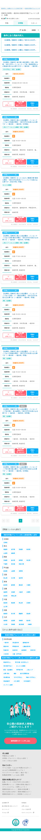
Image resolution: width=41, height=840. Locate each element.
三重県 (28, 585)
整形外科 (6, 646)
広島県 (28, 603)
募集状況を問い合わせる (20, 451)
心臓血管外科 (26, 646)
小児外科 (6, 654)
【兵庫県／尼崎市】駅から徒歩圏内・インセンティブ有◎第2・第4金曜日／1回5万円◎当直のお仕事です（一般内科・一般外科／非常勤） (20, 411)
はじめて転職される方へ (21, 767)
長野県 (21, 571)
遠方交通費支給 (24, 673)
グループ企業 (25, 809)
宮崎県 (13, 624)
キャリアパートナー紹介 (10, 772)
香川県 (13, 613)
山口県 (5, 606)
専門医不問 (19, 670)
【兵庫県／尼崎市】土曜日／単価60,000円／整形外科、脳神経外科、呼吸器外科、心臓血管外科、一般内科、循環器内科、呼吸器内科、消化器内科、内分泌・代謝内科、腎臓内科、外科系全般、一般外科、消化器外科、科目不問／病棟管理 (22, 50)
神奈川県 (21, 564)
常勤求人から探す (8, 756)
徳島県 (5, 613)
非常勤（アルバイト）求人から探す (14, 758)
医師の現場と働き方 (23, 784)
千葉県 (5, 564)
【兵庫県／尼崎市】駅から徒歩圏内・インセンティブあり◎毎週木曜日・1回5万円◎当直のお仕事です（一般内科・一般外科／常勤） (20, 353)
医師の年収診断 (23, 789)
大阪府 (21, 592)
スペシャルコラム (8, 787)
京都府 (13, 592)
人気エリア (30, 670)
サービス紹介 (6, 767)
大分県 (5, 624)
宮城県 (21, 549)
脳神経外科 (26, 642)
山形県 (5, 553)
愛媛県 (21, 613)
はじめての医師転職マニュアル (12, 770)
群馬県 (21, 560)
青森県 (5, 549)
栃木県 (13, 560)
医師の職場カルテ (24, 791)
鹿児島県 (21, 624)
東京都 (13, 564)
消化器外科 (15, 642)
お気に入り (8, 105)
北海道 (5, 542)
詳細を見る (33, 104)
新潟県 (5, 571)
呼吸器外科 (15, 646)
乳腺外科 (6, 650)
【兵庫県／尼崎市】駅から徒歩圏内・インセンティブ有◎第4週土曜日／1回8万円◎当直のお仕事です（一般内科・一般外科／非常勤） (19, 469)
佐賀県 (13, 620)
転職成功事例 (6, 775)
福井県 (21, 578)
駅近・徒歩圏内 (8, 670)
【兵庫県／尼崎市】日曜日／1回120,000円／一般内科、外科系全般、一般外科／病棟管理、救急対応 (22, 40)
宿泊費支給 (6, 677)
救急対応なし (7, 662)
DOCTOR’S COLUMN (21, 782)
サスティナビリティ (27, 812)
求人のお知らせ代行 (9, 791)
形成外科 (15, 650)
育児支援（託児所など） (22, 662)
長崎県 (21, 620)
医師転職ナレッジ (8, 784)
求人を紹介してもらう (20, 104)
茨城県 (5, 560)
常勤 (6, 23)
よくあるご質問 (18, 775)
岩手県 (13, 549)
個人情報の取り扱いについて (10, 806)
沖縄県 (30, 624)
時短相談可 (6, 681)
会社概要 (4, 802)
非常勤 (20, 23)
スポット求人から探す (9, 760)
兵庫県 (28, 592)
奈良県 (5, 596)
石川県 (13, 578)
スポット (34, 23)
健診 (15, 673)
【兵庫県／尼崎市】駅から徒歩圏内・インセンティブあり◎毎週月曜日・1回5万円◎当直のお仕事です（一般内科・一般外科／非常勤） (20, 122)
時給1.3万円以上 (31, 677)
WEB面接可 (27, 681)
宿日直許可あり (8, 666)
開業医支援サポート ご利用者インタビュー (16, 794)
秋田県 (28, 549)
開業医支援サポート (9, 789)
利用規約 (24, 802)
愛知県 (21, 585)
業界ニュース (20, 787)
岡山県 (21, 603)
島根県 (13, 603)
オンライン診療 (8, 685)
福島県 (13, 553)
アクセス (4, 812)
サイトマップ (5, 809)
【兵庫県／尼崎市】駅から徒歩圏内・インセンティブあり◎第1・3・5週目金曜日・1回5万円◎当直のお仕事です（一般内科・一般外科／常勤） (19, 295)
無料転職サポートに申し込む (20, 741)
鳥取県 (5, 603)
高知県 (28, 613)
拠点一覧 (24, 772)
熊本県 (28, 620)
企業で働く (6, 673)
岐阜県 (5, 585)
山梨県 (13, 571)
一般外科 (6, 642)
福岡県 (5, 620)
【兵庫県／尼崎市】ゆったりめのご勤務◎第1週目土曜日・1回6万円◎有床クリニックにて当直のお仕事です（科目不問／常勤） (20, 180)
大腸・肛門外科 (16, 654)
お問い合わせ (25, 806)
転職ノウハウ (6, 782)
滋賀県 (5, 592)
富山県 (5, 578)
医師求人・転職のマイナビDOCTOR (11, 8)
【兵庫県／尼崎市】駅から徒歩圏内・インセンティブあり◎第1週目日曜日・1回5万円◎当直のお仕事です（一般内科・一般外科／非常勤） (20, 238)
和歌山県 (13, 596)
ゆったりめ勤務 (20, 666)
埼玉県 (28, 560)
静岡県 (13, 585)
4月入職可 (17, 681)
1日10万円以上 (18, 677)
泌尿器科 (24, 650)
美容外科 (33, 650)
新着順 (34, 30)
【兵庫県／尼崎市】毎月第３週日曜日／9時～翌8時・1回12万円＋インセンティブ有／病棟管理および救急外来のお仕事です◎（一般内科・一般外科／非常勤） (20, 64)
